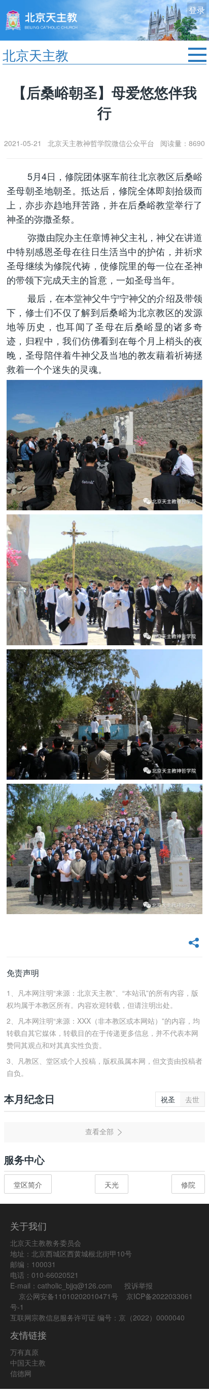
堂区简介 (28, 1184)
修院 (188, 1184)
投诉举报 (138, 1285)
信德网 (20, 1373)
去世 (192, 1099)
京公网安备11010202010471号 (68, 1296)
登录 (197, 10)
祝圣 (168, 1099)
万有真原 (24, 1352)
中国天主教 (28, 1362)
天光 (111, 1184)
